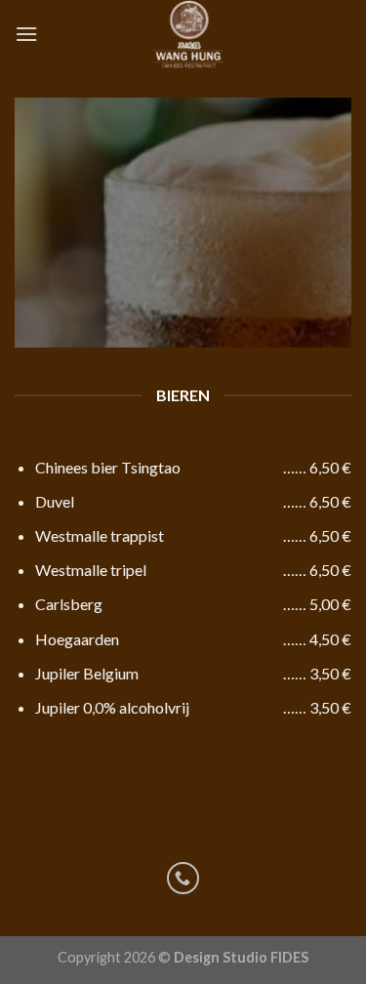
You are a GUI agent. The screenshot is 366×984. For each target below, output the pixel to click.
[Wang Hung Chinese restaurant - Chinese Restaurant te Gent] (187, 34)
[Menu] (26, 34)
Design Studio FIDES (241, 957)
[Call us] (183, 878)
